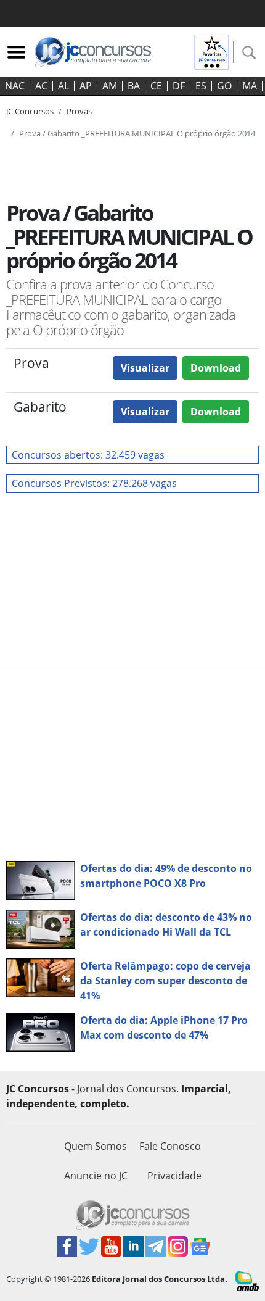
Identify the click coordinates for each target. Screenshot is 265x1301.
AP (86, 86)
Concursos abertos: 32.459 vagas (88, 455)
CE (156, 86)
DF (179, 86)
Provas (79, 111)
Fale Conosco (170, 1146)
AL (63, 86)
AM (109, 86)
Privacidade (174, 1176)
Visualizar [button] (145, 368)
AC (41, 86)
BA (134, 86)
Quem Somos (95, 1146)
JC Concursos (30, 111)
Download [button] (215, 368)
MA (249, 86)
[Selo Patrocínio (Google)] (212, 50)
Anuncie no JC (96, 1176)
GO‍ (224, 86)
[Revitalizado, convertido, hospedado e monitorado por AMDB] (247, 1280)
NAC (15, 86)
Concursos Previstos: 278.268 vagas (94, 483)
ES (200, 86)
